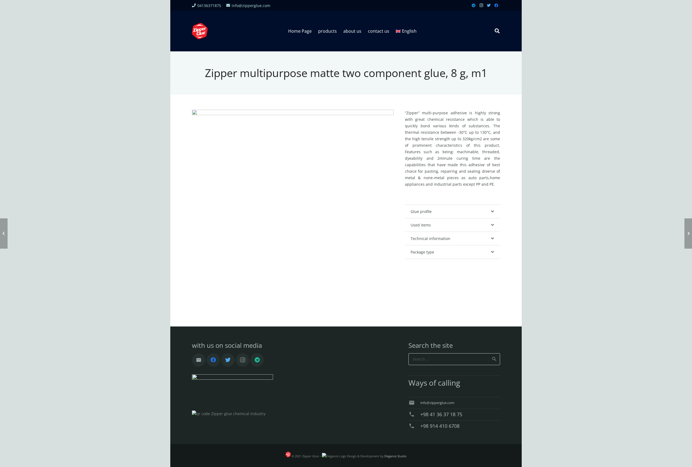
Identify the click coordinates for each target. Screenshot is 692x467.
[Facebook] (496, 5)
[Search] (497, 31)
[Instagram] (481, 5)
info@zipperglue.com (437, 402)
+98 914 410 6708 (440, 426)
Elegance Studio (395, 456)
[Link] (200, 31)
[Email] (198, 360)
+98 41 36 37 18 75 (441, 414)
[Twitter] (489, 5)
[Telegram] (473, 5)
